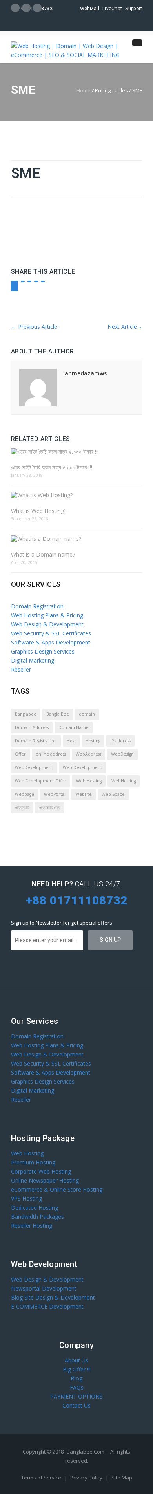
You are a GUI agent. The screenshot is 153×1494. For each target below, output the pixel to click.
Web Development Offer (40, 781)
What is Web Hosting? (38, 510)
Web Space (113, 794)
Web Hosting (89, 781)
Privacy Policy (87, 1477)
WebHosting (123, 781)
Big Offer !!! (77, 1369)
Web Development (82, 767)
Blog (76, 1378)
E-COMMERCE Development (47, 1306)
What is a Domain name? (43, 554)
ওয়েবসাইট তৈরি (49, 807)
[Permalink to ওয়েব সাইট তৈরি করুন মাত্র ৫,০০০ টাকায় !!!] (76, 451)
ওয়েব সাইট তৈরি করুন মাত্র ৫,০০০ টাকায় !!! (51, 467)
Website (83, 794)
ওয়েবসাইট (22, 807)
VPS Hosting (26, 1198)
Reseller (21, 669)
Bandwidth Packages (37, 1216)
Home (83, 90)
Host (71, 740)
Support (133, 8)
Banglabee (25, 714)
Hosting (93, 740)
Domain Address (32, 727)
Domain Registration (37, 606)
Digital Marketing (32, 660)
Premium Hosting (33, 1162)
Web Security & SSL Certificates (51, 633)
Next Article (124, 326)
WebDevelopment (34, 767)
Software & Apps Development (50, 642)
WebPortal (55, 794)
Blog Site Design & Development (53, 1297)
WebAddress (88, 754)
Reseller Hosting (31, 1225)
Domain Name (73, 727)
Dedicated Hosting (34, 1207)
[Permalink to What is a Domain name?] (76, 538)
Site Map (121, 1477)
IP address (120, 740)
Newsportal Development (43, 1288)
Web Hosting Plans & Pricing (47, 615)
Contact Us (76, 1405)
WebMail (89, 8)
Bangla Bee (57, 714)
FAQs (77, 1387)
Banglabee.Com (85, 1451)
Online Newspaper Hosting (45, 1180)
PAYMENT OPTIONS (76, 1396)
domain (87, 714)
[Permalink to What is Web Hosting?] (76, 495)
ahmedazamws (86, 373)
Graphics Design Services (43, 651)
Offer (20, 754)
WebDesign (122, 754)
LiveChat (112, 8)
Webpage (24, 794)
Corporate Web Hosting (41, 1171)
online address (51, 754)
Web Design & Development (47, 624)
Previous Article (34, 326)
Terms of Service (41, 1477)
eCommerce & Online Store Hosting (56, 1189)
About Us (76, 1360)
